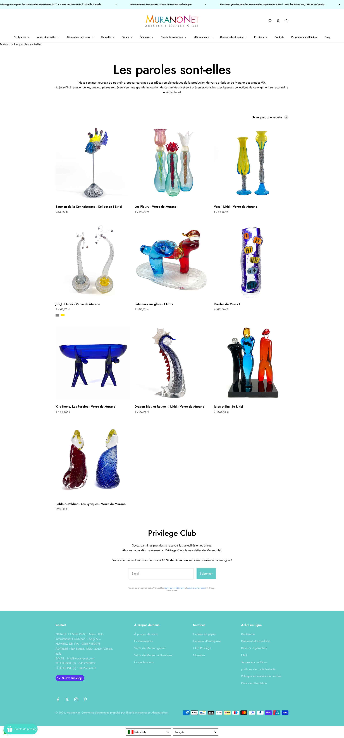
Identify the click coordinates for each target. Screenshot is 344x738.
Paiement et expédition (255, 641)
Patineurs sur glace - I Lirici (154, 304)
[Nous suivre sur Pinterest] (85, 699)
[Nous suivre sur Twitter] (67, 699)
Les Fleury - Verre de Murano (155, 206)
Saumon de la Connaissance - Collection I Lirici (89, 206)
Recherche (248, 634)
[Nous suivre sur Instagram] (76, 699)
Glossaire (199, 655)
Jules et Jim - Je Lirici (228, 406)
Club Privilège (202, 648)
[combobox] (148, 732)
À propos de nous (145, 634)
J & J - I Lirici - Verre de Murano (78, 304)
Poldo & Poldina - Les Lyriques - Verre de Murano (91, 504)
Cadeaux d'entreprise (207, 641)
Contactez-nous (144, 662)
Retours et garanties (254, 648)
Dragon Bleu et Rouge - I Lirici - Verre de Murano (169, 406)
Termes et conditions (254, 662)
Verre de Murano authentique (153, 655)
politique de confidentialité (258, 669)
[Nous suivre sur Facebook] (58, 699)
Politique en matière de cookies (261, 676)
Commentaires (143, 641)
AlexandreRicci (159, 713)
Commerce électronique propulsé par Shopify (108, 713)
